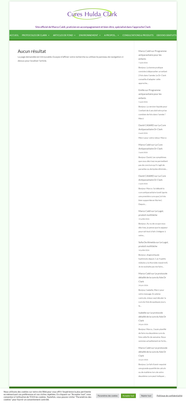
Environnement (88, 35)
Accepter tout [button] (128, 396)
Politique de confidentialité (169, 395)
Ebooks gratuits (166, 35)
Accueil (14, 35)
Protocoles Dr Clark (34, 35)
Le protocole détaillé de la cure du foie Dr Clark (152, 277)
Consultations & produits (137, 35)
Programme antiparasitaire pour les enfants (152, 55)
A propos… (110, 35)
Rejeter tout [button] (146, 396)
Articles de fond (63, 35)
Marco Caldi (144, 51)
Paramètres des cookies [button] (108, 396)
